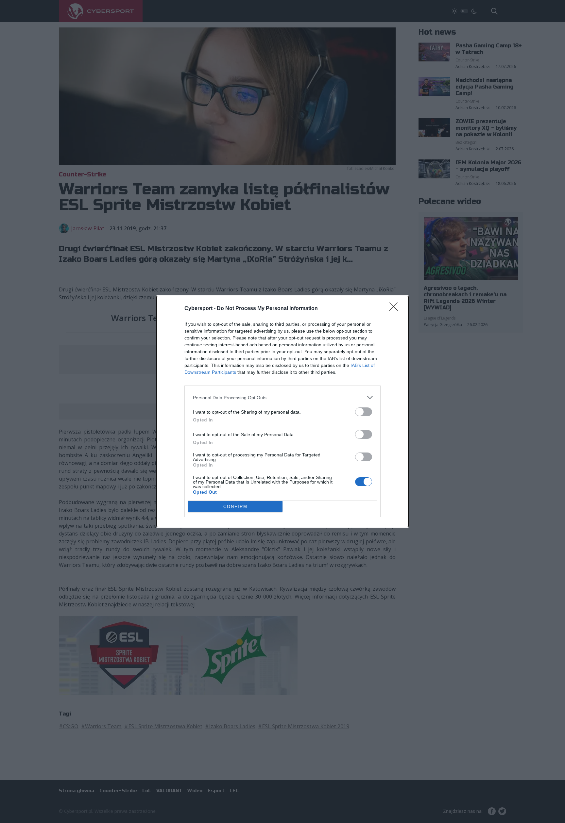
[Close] (395, 309)
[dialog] (282, 411)
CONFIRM (235, 506)
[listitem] (282, 397)
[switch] (363, 411)
